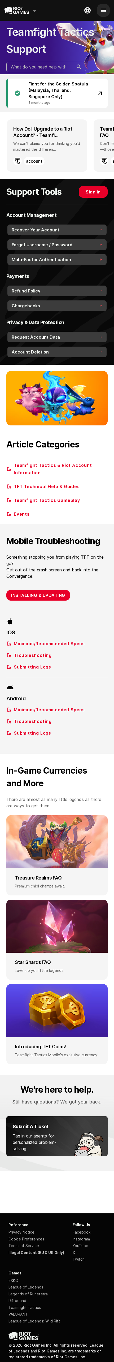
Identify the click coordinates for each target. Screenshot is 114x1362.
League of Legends (25, 1287)
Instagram (81, 1239)
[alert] (57, 93)
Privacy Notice (21, 1232)
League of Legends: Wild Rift (34, 1321)
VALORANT (18, 1314)
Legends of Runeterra (28, 1294)
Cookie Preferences (26, 1239)
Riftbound (17, 1300)
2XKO (13, 1280)
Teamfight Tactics (24, 1307)
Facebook (81, 1232)
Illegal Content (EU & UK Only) (36, 1252)
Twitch (79, 1259)
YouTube (80, 1245)
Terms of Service (23, 1245)
